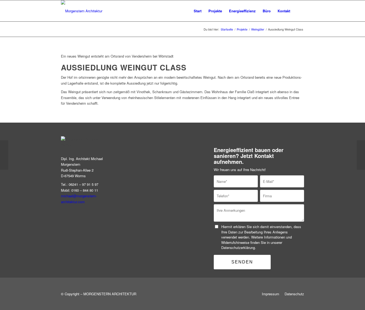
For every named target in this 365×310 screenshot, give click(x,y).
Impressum (270, 293)
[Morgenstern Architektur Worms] (81, 11)
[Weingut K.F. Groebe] (361, 155)
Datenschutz (294, 293)
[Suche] (299, 11)
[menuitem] (197, 11)
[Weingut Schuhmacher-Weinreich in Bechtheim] (4, 155)
